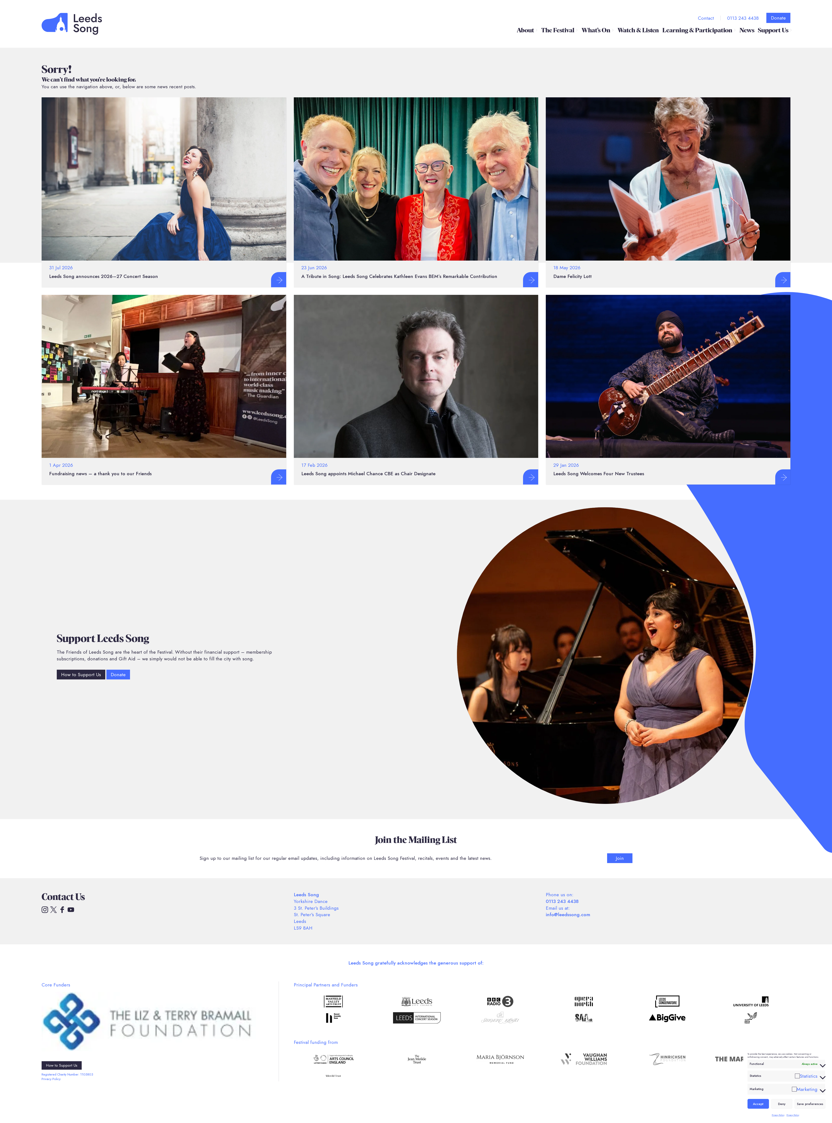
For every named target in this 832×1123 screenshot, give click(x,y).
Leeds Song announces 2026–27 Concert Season (103, 276)
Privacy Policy (778, 1115)
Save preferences (810, 1104)
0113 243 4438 (743, 18)
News (746, 30)
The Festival (557, 30)
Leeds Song (72, 24)
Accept (758, 1104)
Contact (706, 18)
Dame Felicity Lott (572, 276)
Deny (781, 1104)
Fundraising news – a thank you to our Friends (100, 473)
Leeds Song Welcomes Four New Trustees (598, 473)
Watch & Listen (638, 30)
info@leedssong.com (568, 914)
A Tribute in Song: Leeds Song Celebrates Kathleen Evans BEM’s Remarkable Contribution (399, 276)
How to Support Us (81, 674)
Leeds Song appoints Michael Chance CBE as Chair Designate (368, 473)
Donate (778, 17)
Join (620, 858)
